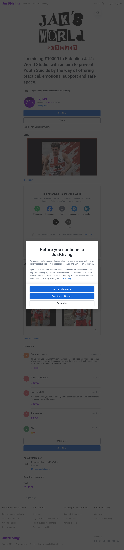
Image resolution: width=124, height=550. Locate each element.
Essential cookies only (62, 296)
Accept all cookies (62, 289)
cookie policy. (66, 278)
